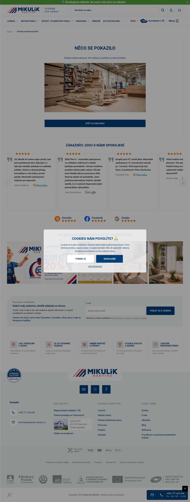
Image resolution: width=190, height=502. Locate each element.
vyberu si (80, 259)
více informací (95, 266)
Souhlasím (109, 259)
